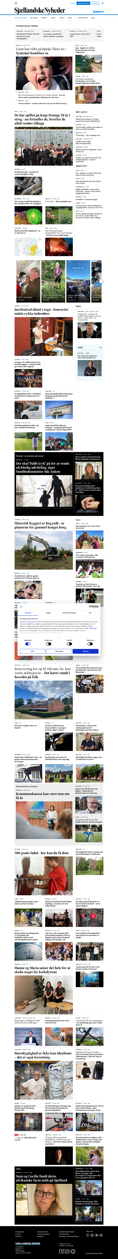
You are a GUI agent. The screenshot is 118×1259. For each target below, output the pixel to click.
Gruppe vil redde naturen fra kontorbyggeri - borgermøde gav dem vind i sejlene (28, 364)
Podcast (26, 459)
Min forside (34, 18)
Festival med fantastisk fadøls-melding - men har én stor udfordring (58, 903)
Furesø (78, 203)
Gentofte (18, 665)
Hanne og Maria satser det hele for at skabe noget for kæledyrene (42, 969)
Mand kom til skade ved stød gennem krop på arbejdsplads (88, 120)
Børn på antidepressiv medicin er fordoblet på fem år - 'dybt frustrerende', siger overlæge (88, 489)
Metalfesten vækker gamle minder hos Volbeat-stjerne (27, 577)
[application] (28, 281)
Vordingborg (80, 186)
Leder (87, 353)
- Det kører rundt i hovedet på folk (43, 672)
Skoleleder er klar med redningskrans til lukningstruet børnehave (87, 727)
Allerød (17, 359)
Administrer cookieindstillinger (69, 1236)
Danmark (78, 581)
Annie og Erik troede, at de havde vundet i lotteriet (87, 968)
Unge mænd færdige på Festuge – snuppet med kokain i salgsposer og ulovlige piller (58, 427)
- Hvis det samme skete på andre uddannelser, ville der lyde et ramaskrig (89, 1055)
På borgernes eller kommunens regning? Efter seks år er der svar (89, 206)
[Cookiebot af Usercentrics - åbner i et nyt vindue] (90, 606)
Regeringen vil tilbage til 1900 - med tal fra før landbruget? (28, 1021)
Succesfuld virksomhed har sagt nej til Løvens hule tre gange (88, 935)
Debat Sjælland (90, 311)
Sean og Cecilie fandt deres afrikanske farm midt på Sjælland (41, 1178)
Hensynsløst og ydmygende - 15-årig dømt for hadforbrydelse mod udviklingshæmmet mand (27, 936)
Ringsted (19, 45)
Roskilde (78, 124)
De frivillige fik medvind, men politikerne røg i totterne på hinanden (89, 670)
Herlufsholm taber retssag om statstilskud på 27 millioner (89, 853)
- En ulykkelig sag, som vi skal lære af (89, 1022)
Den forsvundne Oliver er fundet (26, 726)
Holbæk (77, 76)
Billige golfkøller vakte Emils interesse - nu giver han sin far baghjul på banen (88, 191)
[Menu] (102, 3)
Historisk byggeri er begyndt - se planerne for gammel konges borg (40, 525)
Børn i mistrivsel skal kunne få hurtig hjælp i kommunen (88, 458)
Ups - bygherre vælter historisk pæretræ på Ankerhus (85, 50)
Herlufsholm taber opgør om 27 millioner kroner (89, 758)
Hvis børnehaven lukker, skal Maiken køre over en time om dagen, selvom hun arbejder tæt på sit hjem (89, 1140)
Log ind (95, 3)
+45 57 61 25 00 (26, 1253)
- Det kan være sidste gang (58, 232)
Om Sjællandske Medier (66, 1232)
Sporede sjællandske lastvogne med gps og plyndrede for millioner (59, 395)
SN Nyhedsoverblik (21, 18)
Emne (53, 18)
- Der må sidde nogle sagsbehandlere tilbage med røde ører (41, 96)
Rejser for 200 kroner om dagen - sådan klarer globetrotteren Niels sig (86, 790)
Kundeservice (19, 1232)
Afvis (32, 651)
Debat (70, 18)
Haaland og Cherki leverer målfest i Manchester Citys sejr (88, 585)
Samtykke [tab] (28, 613)
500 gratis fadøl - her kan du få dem (41, 853)
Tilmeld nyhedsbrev (43, 1234)
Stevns (78, 1018)
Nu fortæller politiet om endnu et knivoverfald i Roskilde (89, 128)
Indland (24, 228)
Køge (16, 111)
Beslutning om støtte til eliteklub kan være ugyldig (57, 758)
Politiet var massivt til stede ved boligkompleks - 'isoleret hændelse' (88, 160)
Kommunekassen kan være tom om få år (42, 795)
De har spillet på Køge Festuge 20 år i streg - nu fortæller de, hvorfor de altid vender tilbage (42, 119)
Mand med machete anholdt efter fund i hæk (81, 35)
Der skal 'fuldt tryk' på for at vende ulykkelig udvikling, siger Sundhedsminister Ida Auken (42, 467)
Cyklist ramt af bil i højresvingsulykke (83, 142)
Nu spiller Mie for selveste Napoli (88, 820)
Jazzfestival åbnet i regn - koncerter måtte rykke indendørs (41, 311)
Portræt (26, 1172)
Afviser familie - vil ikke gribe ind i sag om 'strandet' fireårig (42, 103)
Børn (25, 45)
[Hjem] (16, 3)
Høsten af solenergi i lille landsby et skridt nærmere (87, 1202)
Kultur (23, 306)
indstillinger (93, 628)
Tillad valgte (59, 651)
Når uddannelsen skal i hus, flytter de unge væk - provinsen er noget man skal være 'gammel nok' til (88, 1174)
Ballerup (17, 602)
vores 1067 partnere (30, 621)
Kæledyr (24, 422)
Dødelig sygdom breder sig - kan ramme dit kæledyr (27, 426)
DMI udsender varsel (26, 1138)
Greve (18, 31)
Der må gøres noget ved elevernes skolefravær (87, 357)
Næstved (17, 573)
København (79, 552)
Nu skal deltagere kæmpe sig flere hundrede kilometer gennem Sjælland (58, 1108)
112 (53, 391)
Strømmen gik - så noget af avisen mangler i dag (26, 173)
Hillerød (17, 169)
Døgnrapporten (26, 31)
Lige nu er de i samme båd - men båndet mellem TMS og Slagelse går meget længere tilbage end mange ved (57, 936)
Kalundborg (49, 602)
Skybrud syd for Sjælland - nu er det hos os (27, 231)
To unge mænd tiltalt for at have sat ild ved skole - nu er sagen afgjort (88, 903)
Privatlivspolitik (64, 1234)
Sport (93, 18)
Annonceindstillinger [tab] (69, 613)
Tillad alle (86, 651)
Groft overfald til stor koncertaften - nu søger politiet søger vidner (55, 727)
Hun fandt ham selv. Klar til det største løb (88, 182)
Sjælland (46, 31)
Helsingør (18, 198)
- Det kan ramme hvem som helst (58, 1140)
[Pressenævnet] (67, 1250)
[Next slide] (101, 281)
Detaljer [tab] (48, 613)
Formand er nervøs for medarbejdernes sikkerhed (87, 81)
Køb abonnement (83, 3)
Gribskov (19, 790)
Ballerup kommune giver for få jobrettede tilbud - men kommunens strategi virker (89, 1108)
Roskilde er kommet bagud (86, 199)
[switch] (48, 643)
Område (43, 18)
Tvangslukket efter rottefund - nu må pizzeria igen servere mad (28, 395)
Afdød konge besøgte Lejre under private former (26, 902)
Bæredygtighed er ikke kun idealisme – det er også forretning (43, 1055)
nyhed (84, 124)
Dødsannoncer (83, 18)
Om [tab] (90, 613)
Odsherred (18, 754)
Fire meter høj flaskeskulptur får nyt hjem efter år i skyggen (28, 202)
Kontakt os (40, 1236)
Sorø (76, 45)
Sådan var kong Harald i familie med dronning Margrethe (25, 1108)
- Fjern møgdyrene (58, 201)
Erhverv (62, 18)
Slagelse (78, 155)
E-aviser (72, 3)
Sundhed (55, 1134)
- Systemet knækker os (41, 51)
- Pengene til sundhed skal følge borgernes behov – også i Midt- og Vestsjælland (89, 317)
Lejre (16, 899)
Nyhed (82, 45)
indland (85, 147)
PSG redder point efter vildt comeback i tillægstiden (87, 556)
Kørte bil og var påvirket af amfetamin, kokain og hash (27, 35)
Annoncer (18, 1236)
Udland (17, 1103)
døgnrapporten (88, 116)
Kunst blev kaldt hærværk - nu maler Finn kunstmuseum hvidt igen (28, 759)
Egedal (78, 665)
